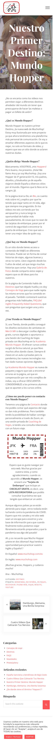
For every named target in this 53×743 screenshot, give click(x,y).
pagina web (22, 585)
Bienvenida (20, 582)
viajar (30, 585)
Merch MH (10, 331)
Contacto (35, 404)
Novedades (12, 659)
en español (31, 582)
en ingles (41, 582)
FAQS (9, 655)
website (38, 585)
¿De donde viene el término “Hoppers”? (24, 689)
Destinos (10, 286)
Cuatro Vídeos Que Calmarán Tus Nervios (25, 678)
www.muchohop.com (26, 559)
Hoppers (41, 166)
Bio (34, 196)
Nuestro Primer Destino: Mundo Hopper (25, 682)
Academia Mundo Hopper (21, 367)
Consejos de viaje (14, 648)
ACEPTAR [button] (29, 737)
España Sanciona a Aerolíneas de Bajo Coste (27, 675)
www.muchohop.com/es (30, 553)
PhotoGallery (12, 662)
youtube (9, 587)
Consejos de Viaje (14, 290)
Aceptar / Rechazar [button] (13, 737)
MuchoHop (10, 585)
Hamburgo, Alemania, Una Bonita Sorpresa (26, 685)
